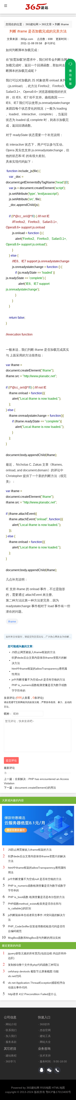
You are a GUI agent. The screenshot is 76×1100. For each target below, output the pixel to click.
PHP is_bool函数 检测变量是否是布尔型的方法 (36, 897)
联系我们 (11, 1030)
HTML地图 (58, 1087)
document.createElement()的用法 (35, 787)
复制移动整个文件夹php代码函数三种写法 (33, 964)
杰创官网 (45, 1030)
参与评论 (49, 43)
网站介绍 (11, 1024)
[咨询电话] (57, 1070)
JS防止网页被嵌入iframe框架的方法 (33, 652)
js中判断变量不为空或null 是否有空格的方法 (38, 679)
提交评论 (11, 760)
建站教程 (11, 1055)
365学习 (11, 1061)
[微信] (49, 1070)
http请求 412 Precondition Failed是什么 (32, 994)
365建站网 (32, 24)
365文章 (47, 24)
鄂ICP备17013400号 (58, 1092)
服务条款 (11, 1041)
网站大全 (45, 1041)
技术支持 (45, 1055)
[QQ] (41, 1070)
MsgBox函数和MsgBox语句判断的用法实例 (34, 937)
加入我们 (11, 1036)
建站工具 (45, 1036)
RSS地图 (45, 1087)
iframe (12, 621)
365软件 (45, 1024)
